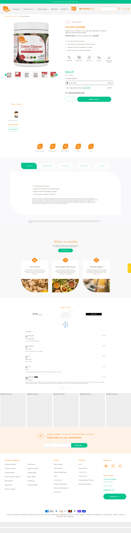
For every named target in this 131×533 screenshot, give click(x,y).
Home (7, 16)
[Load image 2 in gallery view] (18, 75)
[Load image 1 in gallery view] (9, 75)
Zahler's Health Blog (60, 472)
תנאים (80, 464)
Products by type (42, 9)
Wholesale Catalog (85, 484)
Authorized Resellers (60, 484)
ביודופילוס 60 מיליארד (13, 120)
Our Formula (64, 250)
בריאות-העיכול (14, 16)
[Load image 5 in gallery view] (44, 75)
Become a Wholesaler (61, 488)
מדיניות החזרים (83, 472)
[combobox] (107, 9)
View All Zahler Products (86, 480)
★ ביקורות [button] (129, 268)
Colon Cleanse (24, 16)
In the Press (57, 492)
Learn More (64, 9)
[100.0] (65, 324)
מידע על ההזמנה (83, 476)
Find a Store (57, 480)
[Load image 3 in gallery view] (27, 75)
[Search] (99, 9)
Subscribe (78, 445)
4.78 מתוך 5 (35, 313)
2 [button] (63, 388)
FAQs (55, 476)
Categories (16, 9)
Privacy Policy (83, 468)
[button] (128, 9)
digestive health (76, 22)
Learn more (95, 35)
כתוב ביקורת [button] (94, 314)
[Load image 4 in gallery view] (35, 75)
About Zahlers (58, 464)
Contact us (113, 496)
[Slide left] (6, 75)
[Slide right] (57, 75)
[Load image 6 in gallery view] (53, 75)
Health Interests (28, 9)
